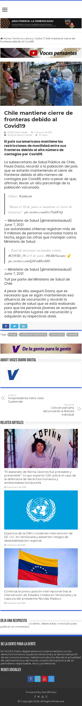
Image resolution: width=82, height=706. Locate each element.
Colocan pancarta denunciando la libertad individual (58, 409)
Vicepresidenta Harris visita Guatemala (26, 398)
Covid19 (73, 334)
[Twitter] (38, 679)
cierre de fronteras (33, 334)
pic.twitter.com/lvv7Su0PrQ (43, 212)
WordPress (48, 692)
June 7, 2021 (13, 224)
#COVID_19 (17, 255)
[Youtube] (44, 679)
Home (7, 38)
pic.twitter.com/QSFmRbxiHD (29, 261)
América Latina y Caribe (27, 38)
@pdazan (25, 196)
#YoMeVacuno (56, 255)
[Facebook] (31, 679)
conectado (64, 623)
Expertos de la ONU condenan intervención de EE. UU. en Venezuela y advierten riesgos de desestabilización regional (38, 536)
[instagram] (51, 679)
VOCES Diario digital (17, 132)
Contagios (57, 334)
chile (13, 334)
